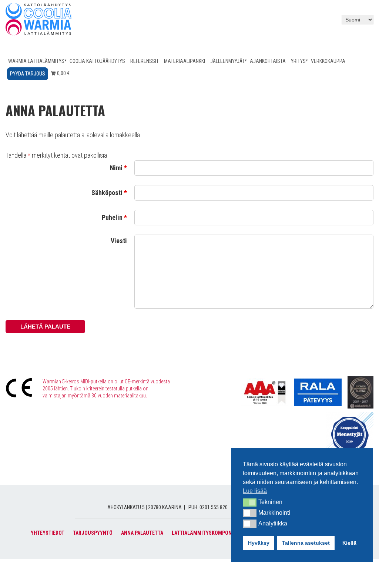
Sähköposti (109, 192)
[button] (249, 502)
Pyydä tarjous (27, 74)
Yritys (298, 61)
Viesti (119, 241)
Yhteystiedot (47, 533)
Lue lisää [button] (255, 491)
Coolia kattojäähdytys (97, 61)
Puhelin (114, 217)
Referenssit (144, 61)
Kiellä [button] (349, 543)
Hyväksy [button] (258, 543)
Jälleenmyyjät (227, 61)
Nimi (118, 168)
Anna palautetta (142, 533)
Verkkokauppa (328, 61)
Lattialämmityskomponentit (208, 533)
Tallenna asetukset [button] (306, 543)
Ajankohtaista (268, 61)
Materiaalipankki (184, 61)
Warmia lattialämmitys (36, 61)
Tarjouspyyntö (93, 533)
